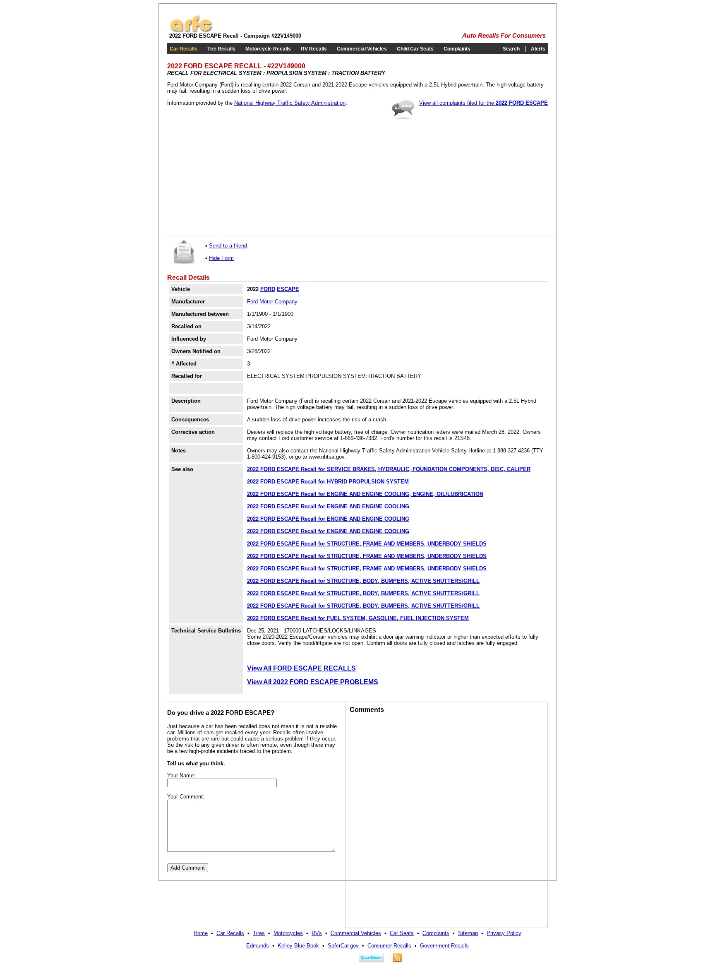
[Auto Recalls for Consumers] (191, 31)
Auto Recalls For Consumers (504, 35)
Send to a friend (228, 246)
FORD (267, 289)
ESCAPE (288, 289)
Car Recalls (183, 49)
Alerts (538, 49)
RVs (317, 933)
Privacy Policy (504, 933)
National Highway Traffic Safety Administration (290, 103)
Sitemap (468, 933)
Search (511, 49)
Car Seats (402, 933)
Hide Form (221, 258)
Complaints (457, 49)
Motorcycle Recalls (268, 49)
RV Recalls (314, 49)
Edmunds (257, 946)
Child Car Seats (415, 49)
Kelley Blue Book (298, 946)
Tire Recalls (221, 49)
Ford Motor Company (272, 301)
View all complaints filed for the (483, 103)
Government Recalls (444, 946)
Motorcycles (288, 933)
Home (201, 933)
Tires (259, 933)
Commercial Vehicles (362, 49)
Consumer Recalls (389, 946)
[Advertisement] (233, 180)
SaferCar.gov (343, 946)
